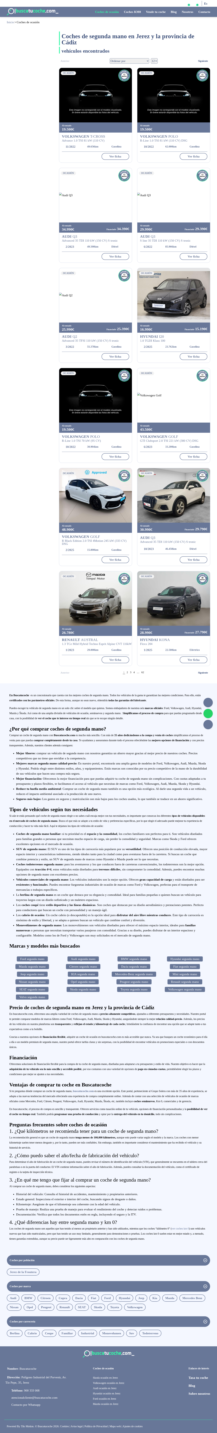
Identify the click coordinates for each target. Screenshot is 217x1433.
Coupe (49, 1333)
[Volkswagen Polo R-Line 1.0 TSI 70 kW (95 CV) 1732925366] (95, 395)
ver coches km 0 (180, 1228)
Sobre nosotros (199, 1393)
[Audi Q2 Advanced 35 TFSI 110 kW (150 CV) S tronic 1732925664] (95, 295)
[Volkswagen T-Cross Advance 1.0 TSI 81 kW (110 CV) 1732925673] (95, 95)
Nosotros (187, 12)
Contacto (204, 12)
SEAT (82, 1307)
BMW (28, 1298)
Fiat (93, 1298)
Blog (174, 12)
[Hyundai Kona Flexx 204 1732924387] (173, 598)
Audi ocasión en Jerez (104, 1388)
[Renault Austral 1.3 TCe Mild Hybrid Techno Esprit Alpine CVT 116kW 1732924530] (95, 598)
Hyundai (124, 1298)
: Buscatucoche (21, 1368)
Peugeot (46, 1307)
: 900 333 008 (25, 1390)
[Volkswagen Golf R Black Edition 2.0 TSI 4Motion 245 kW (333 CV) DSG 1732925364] (95, 495)
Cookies (64, 1426)
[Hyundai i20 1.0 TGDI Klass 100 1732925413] (173, 295)
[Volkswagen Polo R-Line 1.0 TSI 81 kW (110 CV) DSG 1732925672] (173, 95)
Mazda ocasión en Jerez (105, 1404)
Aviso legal (77, 1426)
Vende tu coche (156, 12)
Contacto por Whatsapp (25, 1404)
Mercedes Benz (192, 1298)
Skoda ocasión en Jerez (105, 1377)
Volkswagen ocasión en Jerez (108, 1383)
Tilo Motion (27, 1426)
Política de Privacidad (96, 1426)
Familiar (67, 1333)
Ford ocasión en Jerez (104, 1398)
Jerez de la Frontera (23, 1272)
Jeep (141, 1298)
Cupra (63, 1298)
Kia (154, 1298)
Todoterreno (150, 1333)
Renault (65, 1307)
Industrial (87, 1333)
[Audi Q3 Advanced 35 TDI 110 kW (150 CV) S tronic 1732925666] (95, 195)
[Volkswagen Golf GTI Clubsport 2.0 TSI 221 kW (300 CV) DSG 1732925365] (173, 395)
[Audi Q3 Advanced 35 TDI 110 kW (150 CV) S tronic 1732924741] (173, 495)
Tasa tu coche (198, 1377)
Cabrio (32, 1333)
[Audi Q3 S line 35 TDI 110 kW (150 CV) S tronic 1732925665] (173, 195)
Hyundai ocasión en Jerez (106, 1393)
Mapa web (115, 1426)
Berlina (14, 1333)
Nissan (14, 1307)
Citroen (46, 1298)
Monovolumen (111, 1333)
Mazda (169, 1298)
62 (142, 672)
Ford (107, 1298)
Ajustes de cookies (133, 1426)
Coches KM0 (132, 12)
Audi (13, 1298)
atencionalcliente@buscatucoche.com (34, 1397)
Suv (131, 1333)
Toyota (114, 1307)
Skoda (98, 1307)
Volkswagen (135, 1307)
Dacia (79, 1298)
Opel (30, 1307)
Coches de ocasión (107, 12)
